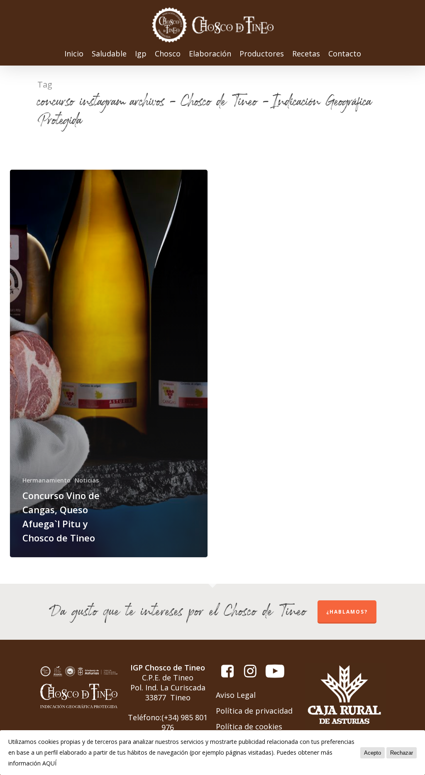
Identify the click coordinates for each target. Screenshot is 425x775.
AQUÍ (49, 763)
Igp (141, 54)
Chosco (168, 54)
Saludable (109, 54)
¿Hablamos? (347, 611)
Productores (261, 54)
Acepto (372, 753)
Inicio (73, 54)
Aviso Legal (236, 695)
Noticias (87, 480)
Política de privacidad (254, 711)
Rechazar (401, 753)
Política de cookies (249, 726)
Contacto (344, 54)
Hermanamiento (46, 480)
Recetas (306, 54)
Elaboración (210, 54)
